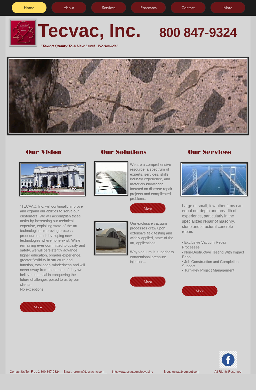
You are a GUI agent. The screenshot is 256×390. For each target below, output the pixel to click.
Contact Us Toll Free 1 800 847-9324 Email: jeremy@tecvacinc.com (58, 371)
